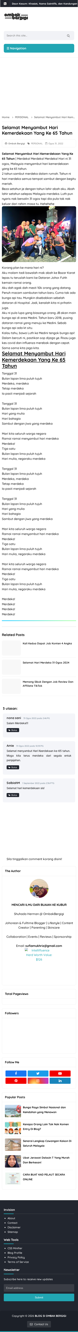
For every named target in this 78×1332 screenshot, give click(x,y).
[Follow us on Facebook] (16, 1073)
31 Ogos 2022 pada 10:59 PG (30, 746)
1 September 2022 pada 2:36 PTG (38, 783)
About (11, 1218)
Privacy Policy (16, 1257)
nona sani (14, 718)
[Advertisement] (40, 85)
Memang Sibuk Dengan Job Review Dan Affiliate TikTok (48, 683)
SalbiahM (13, 783)
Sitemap (13, 1232)
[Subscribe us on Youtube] (60, 1073)
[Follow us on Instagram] (38, 1081)
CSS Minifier (15, 1248)
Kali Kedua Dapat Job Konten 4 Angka (47, 643)
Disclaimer (14, 1227)
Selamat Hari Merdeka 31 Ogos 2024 (46, 662)
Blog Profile (15, 1253)
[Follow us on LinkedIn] (60, 1081)
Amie (10, 745)
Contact (12, 1223)
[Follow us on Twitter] (38, 1073)
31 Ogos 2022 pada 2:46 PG (36, 718)
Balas (14, 730)
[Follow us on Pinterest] (16, 1081)
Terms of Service (18, 1262)
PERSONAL (37, 143)
